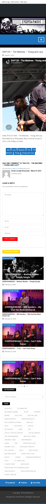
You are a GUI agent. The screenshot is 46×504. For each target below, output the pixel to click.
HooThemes (20, 496)
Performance (26, 440)
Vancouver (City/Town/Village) (17, 468)
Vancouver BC (10, 471)
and (8, 150)
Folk (6, 426)
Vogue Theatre (10, 474)
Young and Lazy (28, 152)
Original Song (10, 440)
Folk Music (18, 426)
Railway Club (10, 447)
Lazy (14, 150)
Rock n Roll (33, 450)
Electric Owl (33, 415)
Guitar (30, 426)
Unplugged (25, 464)
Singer (17, 457)
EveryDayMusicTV (28, 419)
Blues (26, 412)
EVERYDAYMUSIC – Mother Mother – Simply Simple (21, 281)
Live (29, 429)
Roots (7, 457)
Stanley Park (10, 464)
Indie (20, 429)
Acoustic (8, 408)
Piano (7, 443)
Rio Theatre (9, 450)
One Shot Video (30, 436)
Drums (7, 415)
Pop (16, 443)
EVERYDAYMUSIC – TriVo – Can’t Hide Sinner (18, 348)
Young (17, 152)
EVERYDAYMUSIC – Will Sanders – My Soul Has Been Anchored (21, 315)
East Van (18, 415)
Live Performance (11, 436)
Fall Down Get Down (13, 422)
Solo (6, 461)
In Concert (9, 429)
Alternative (22, 408)
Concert (37, 412)
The (28, 150)
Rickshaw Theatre (27, 447)
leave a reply (12, 168)
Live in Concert (34, 433)
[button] (19, 386)
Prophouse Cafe (29, 443)
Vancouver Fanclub (28, 471)
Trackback (21, 168)
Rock (21, 450)
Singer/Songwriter (33, 457)
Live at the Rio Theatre (14, 433)
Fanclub (29, 422)
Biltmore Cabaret (11, 412)
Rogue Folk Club (27, 454)
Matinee (21, 150)
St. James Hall (19, 461)
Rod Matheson (10, 454)
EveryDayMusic (10, 419)
